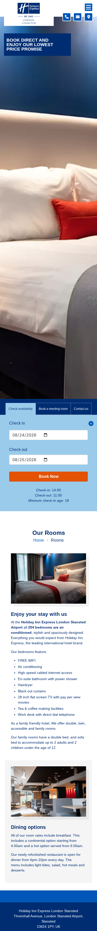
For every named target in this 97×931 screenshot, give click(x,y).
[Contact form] (77, 17)
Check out (18, 449)
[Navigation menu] (88, 7)
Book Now (48, 476)
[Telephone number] (66, 17)
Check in (17, 423)
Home (38, 540)
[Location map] (88, 17)
